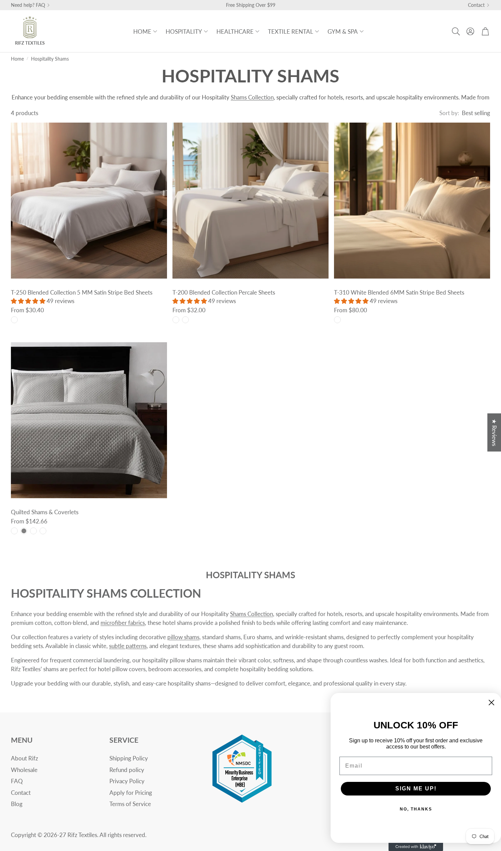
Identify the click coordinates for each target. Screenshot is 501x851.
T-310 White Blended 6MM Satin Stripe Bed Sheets (399, 292)
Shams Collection (252, 97)
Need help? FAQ (28, 5)
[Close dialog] (491, 702)
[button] (455, 31)
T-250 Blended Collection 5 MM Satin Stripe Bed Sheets (81, 292)
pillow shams (183, 637)
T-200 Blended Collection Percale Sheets (223, 292)
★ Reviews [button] (494, 432)
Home (17, 59)
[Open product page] (89, 201)
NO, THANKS (416, 809)
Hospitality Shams (50, 59)
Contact (476, 5)
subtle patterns (128, 645)
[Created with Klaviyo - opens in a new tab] (416, 847)
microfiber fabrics (123, 622)
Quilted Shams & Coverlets (44, 512)
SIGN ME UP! (416, 788)
